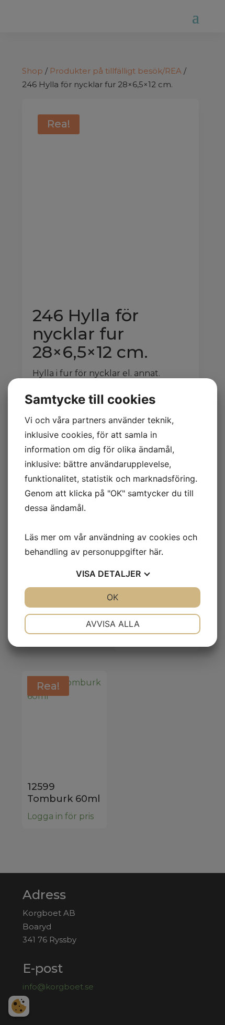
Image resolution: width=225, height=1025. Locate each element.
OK (112, 597)
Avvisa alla (113, 624)
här (155, 551)
